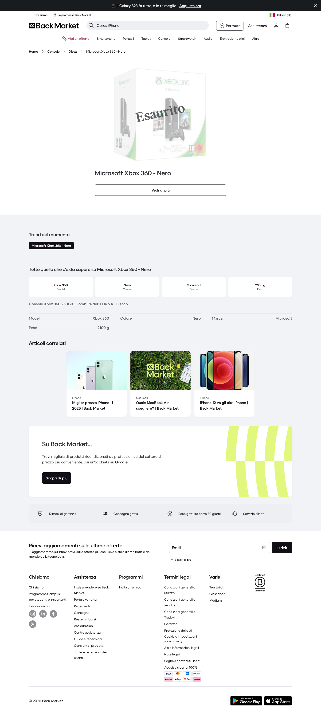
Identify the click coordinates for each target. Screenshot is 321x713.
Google (121, 462)
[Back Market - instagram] (32, 614)
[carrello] (287, 25)
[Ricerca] (91, 25)
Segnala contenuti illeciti (182, 661)
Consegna (81, 613)
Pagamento (82, 606)
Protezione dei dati (178, 630)
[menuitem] (106, 38)
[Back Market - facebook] (53, 614)
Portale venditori (86, 599)
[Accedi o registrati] (276, 25)
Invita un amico (130, 587)
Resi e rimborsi (85, 619)
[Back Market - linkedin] (43, 614)
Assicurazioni (84, 626)
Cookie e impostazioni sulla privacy (180, 638)
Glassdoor (217, 594)
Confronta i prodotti (88, 645)
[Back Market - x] (32, 624)
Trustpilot (216, 587)
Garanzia (170, 624)
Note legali (172, 654)
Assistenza (257, 25)
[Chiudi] (315, 5)
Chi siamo (36, 587)
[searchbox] (151, 25)
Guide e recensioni (88, 639)
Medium (215, 600)
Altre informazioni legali (181, 648)
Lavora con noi (39, 606)
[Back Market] (54, 25)
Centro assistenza (87, 632)
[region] (160, 384)
